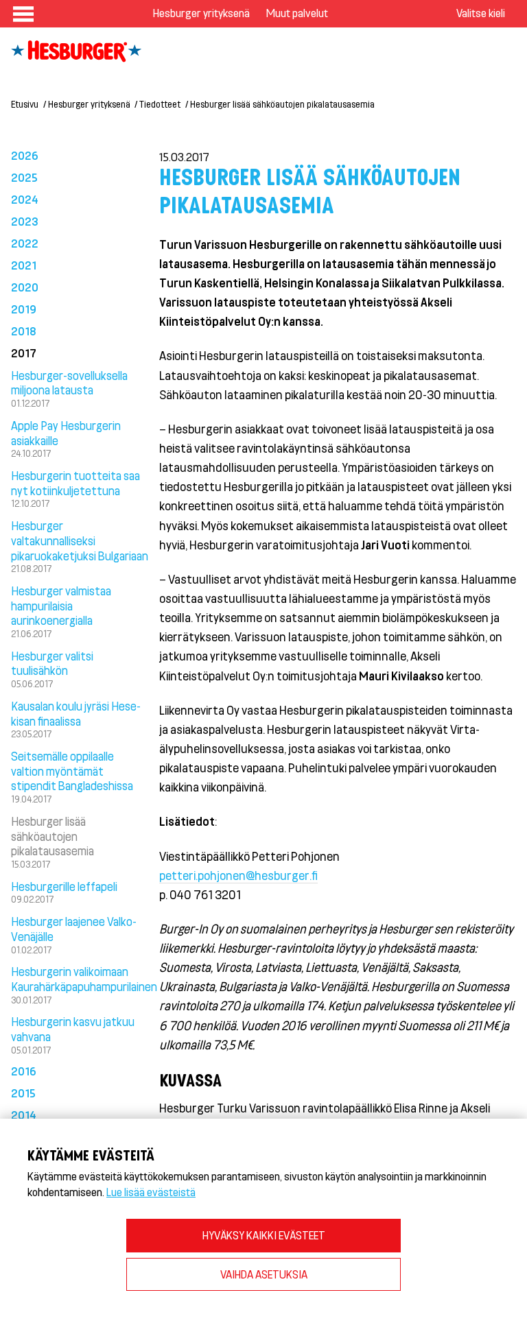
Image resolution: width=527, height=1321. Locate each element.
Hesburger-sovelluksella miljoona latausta (69, 382)
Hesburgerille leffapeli (64, 886)
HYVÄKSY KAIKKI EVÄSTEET (263, 1234)
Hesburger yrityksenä (201, 12)
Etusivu (24, 104)
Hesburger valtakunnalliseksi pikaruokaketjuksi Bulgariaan (79, 540)
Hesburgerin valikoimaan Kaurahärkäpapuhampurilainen (84, 978)
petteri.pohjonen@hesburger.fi (238, 875)
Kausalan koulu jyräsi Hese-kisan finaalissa (76, 713)
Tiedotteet (159, 104)
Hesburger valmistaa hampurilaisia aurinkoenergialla (61, 606)
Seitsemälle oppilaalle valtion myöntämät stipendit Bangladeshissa (72, 771)
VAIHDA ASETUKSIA (263, 1274)
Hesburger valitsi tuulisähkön (52, 663)
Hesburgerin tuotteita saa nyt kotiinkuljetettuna (75, 482)
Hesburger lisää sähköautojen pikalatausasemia (52, 836)
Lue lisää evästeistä (151, 1191)
